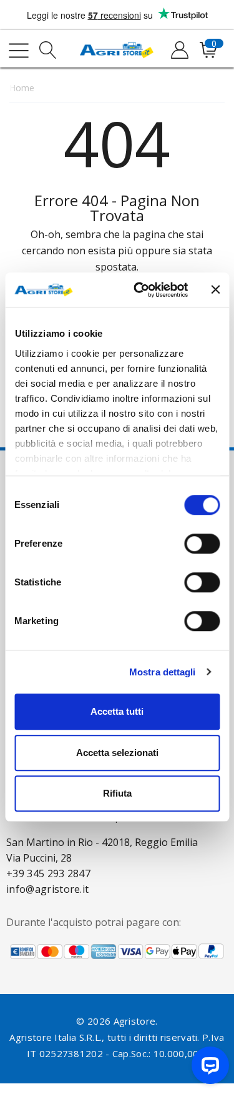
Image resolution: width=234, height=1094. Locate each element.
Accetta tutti (117, 711)
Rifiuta (117, 793)
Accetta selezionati (117, 752)
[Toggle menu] (19, 51)
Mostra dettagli (162, 672)
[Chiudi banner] (215, 290)
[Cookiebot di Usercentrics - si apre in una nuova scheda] (139, 290)
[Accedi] (178, 50)
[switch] (202, 544)
